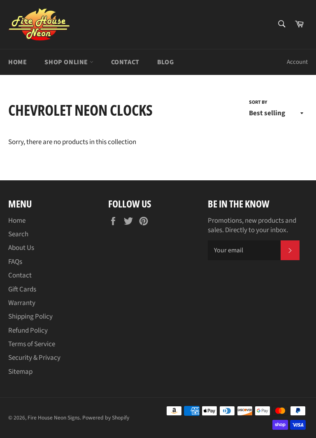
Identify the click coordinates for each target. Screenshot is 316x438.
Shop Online (66, 62)
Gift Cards (22, 289)
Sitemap (20, 372)
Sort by (258, 102)
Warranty (21, 303)
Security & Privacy (34, 358)
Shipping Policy (30, 317)
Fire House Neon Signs (54, 418)
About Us (21, 248)
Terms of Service (31, 344)
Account (297, 62)
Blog (165, 62)
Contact (125, 62)
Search (18, 234)
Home (17, 62)
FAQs (15, 262)
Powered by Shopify (105, 418)
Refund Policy (28, 330)
